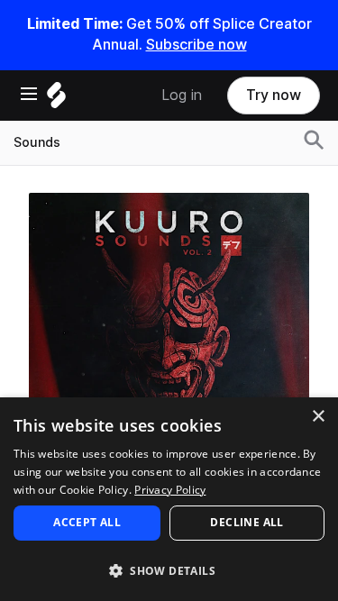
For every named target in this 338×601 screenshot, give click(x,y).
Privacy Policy (170, 489)
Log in (181, 95)
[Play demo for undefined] (169, 332)
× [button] (317, 416)
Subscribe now (196, 44)
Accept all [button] (87, 522)
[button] (169, 570)
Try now (273, 95)
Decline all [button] (246, 522)
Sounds (37, 142)
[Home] (56, 99)
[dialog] (169, 499)
